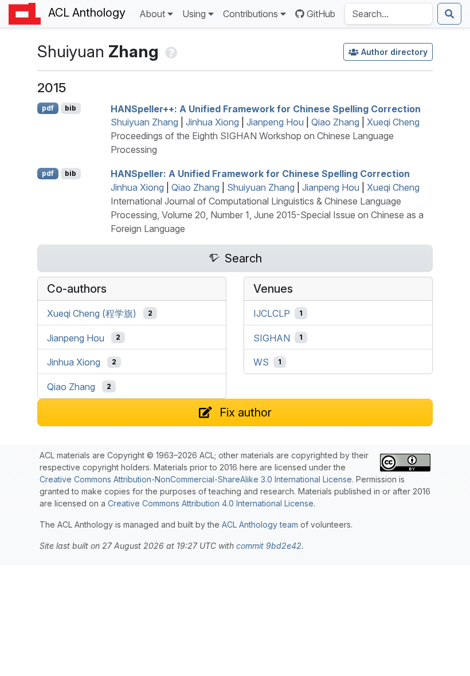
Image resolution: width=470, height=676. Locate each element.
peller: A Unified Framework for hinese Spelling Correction (260, 173)
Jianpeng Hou (275, 122)
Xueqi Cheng (393, 122)
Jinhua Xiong (212, 122)
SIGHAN (271, 337)
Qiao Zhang (335, 122)
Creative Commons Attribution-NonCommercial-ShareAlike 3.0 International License (196, 479)
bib (70, 108)
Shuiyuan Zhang (144, 122)
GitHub (321, 13)
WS (261, 362)
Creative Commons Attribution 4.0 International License (211, 503)
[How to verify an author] (170, 51)
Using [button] (194, 13)
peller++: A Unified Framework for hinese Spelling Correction (266, 108)
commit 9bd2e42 (268, 546)
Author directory (394, 52)
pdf (48, 108)
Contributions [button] (250, 13)
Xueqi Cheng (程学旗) (91, 313)
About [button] (152, 13)
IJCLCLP (271, 313)
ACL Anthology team (260, 524)
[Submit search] (449, 14)
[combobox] (388, 14)
